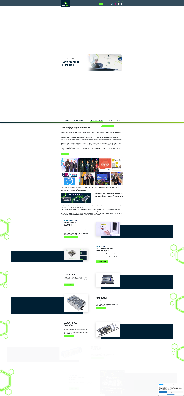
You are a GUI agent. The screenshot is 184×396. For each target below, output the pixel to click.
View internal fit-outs (102, 358)
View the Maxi (69, 284)
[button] (182, 384)
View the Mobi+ (69, 336)
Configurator (94, 4)
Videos (118, 120)
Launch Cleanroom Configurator (108, 126)
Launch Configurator (102, 261)
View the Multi (100, 308)
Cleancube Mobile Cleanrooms (96, 120)
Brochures (66, 120)
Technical (89, 4)
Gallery (110, 120)
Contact (100, 4)
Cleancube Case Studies (79, 120)
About (74, 4)
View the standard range (71, 237)
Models (78, 4)
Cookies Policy (169, 394)
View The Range (69, 388)
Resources (83, 4)
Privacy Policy (173, 394)
